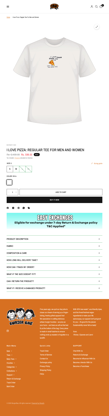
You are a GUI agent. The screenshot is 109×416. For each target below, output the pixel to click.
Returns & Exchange (80, 354)
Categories (11, 366)
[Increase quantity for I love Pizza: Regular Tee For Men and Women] (16, 192)
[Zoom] (96, 26)
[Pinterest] (19, 208)
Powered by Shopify (38, 403)
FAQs (42, 374)
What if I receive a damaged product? (26, 288)
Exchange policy (46, 362)
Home (8, 17)
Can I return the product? (20, 281)
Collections (11, 370)
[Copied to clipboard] (29, 208)
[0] (100, 6)
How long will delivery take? (22, 260)
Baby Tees (10, 359)
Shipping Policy (45, 370)
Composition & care (17, 253)
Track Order (11, 382)
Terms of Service (46, 354)
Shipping (17, 158)
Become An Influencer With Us (84, 358)
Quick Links (45, 346)
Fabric (10, 246)
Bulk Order (10, 386)
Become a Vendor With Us (82, 362)
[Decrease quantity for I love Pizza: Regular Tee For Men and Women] (9, 192)
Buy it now (54, 200)
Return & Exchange (14, 378)
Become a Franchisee (81, 366)
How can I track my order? (20, 267)
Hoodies (10, 362)
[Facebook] (8, 208)
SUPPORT (77, 346)
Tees (8, 355)
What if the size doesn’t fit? (21, 274)
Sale (8, 351)
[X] (13, 208)
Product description (17, 239)
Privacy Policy (45, 366)
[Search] (96, 6)
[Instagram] (9, 331)
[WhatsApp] (24, 208)
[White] (9, 182)
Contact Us (44, 358)
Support (9, 374)
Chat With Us (78, 350)
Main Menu (11, 346)
